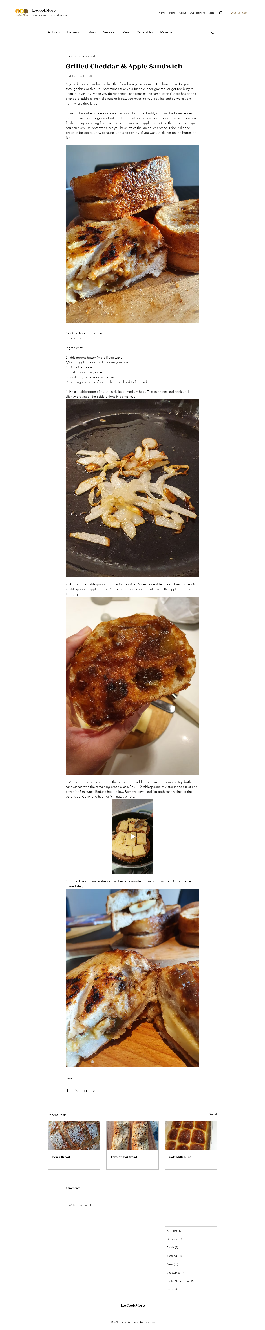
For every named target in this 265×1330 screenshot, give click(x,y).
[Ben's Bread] (74, 1135)
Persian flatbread (124, 1157)
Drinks (91, 32)
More (164, 32)
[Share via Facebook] (67, 1090)
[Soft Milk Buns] (191, 1135)
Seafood (109, 32)
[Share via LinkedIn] (85, 1090)
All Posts (54, 32)
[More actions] (197, 56)
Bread (70, 1077)
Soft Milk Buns (180, 1157)
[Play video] (132, 836)
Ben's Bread (61, 1157)
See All (213, 1114)
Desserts (73, 32)
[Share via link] (94, 1090)
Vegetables (145, 32)
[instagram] (220, 12)
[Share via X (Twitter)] (76, 1090)
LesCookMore (44, 10)
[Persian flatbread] (133, 1135)
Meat (126, 32)
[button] (212, 32)
